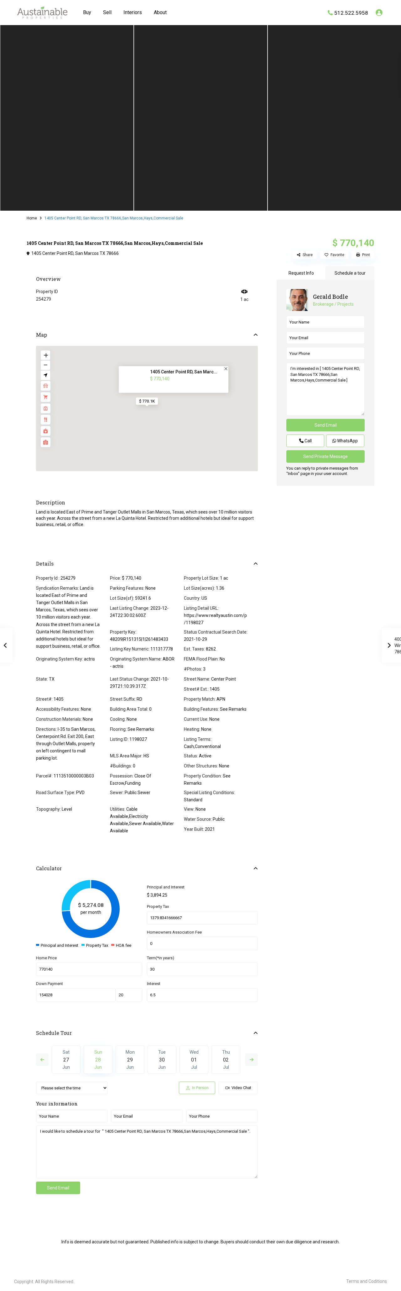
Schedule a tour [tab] (350, 273)
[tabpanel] (67, 117)
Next (251, 1059)
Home (32, 218)
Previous (42, 1059)
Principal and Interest (166, 887)
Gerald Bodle (330, 296)
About (160, 12)
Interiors (132, 12)
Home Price (46, 958)
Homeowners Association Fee (174, 932)
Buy (87, 12)
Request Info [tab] (301, 273)
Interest (153, 983)
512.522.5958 (351, 12)
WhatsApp (347, 440)
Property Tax (158, 906)
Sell (107, 12)
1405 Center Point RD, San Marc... (183, 371)
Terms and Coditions (366, 1281)
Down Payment (49, 983)
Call (308, 440)
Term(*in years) (160, 958)
